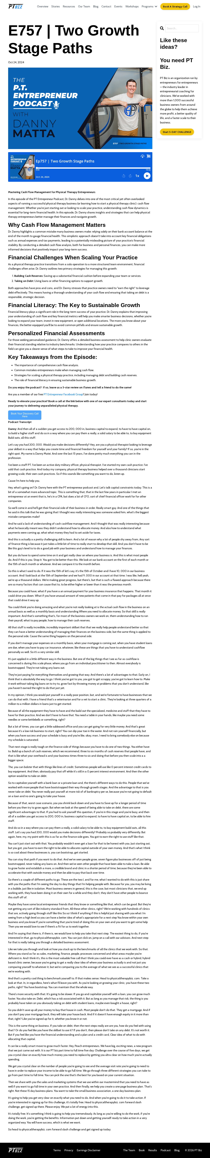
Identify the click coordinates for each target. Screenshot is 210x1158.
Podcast (166, 1150)
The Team (129, 1150)
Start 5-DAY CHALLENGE (177, 131)
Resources (69, 6)
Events (118, 6)
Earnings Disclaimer (88, 1150)
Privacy (68, 1150)
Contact (106, 6)
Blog (95, 6)
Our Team (84, 6)
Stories (55, 6)
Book (142, 1150)
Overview (42, 6)
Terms (57, 1150)
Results (152, 1150)
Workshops (132, 6)
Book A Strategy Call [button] (175, 6)
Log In (196, 6)
